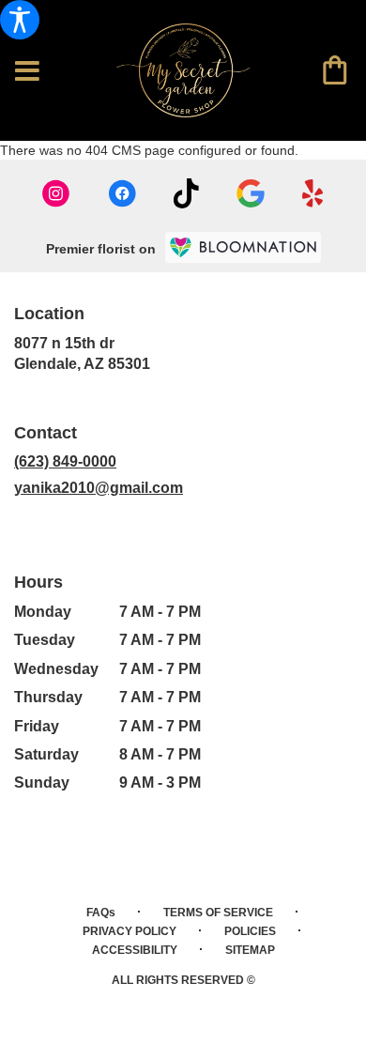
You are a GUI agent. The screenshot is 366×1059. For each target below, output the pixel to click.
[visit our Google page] (250, 193)
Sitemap (250, 950)
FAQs (100, 912)
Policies (250, 931)
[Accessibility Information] (19, 19)
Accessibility (134, 950)
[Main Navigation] (27, 72)
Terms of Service (218, 912)
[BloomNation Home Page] (243, 247)
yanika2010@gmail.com (98, 488)
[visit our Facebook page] (122, 193)
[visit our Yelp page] (313, 193)
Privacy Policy (129, 931)
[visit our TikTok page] (186, 193)
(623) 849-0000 (65, 461)
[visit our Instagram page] (56, 193)
